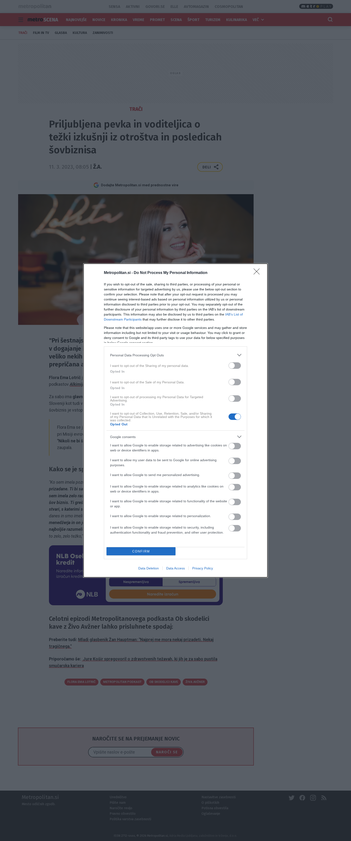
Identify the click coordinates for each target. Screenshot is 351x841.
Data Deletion (148, 568)
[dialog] (175, 420)
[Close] (258, 273)
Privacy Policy (202, 568)
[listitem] (175, 355)
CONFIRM (141, 551)
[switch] (235, 365)
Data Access (175, 568)
